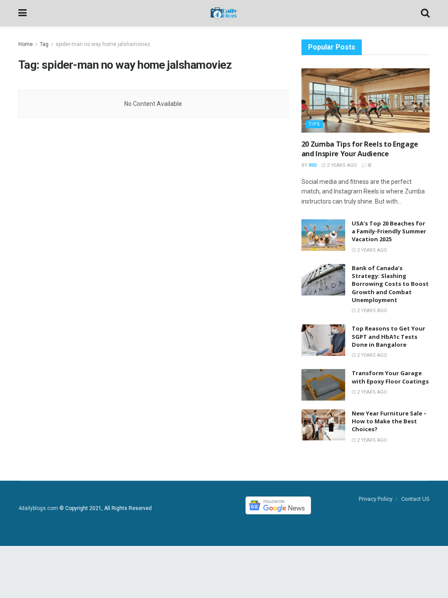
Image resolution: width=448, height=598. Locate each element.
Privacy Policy (375, 499)
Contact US (415, 499)
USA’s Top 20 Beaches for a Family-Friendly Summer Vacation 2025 (389, 231)
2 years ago (341, 165)
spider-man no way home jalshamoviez (103, 44)
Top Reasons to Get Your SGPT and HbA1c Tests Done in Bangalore (388, 336)
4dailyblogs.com (38, 508)
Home (25, 44)
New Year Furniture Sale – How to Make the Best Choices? (389, 421)
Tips (314, 124)
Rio (313, 165)
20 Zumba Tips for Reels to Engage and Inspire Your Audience (359, 148)
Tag (44, 44)
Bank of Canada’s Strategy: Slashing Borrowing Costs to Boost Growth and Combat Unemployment (390, 284)
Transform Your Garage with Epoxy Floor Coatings (390, 377)
